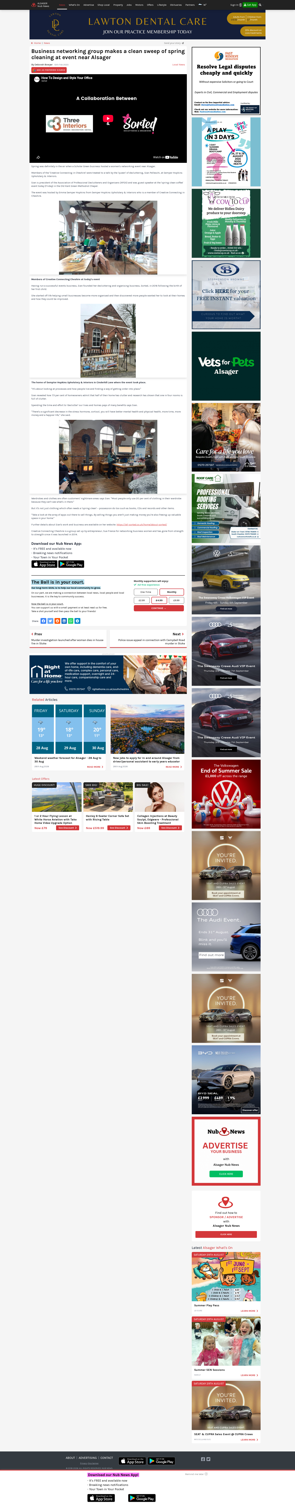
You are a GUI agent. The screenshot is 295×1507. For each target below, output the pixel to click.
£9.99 (176, 600)
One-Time (145, 592)
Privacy (83, 1463)
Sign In (234, 4)
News (62, 4)
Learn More (248, 1310)
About (70, 1458)
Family (197, 1375)
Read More (93, 766)
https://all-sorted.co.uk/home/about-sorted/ (142, 524)
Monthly (171, 592)
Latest (212, 1248)
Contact (106, 1458)
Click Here (226, 1234)
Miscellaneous (202, 1439)
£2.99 (142, 600)
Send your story (172, 43)
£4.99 (159, 600)
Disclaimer (93, 1463)
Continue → (158, 608)
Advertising (88, 1458)
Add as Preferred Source (51, 70)
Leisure (198, 1311)
